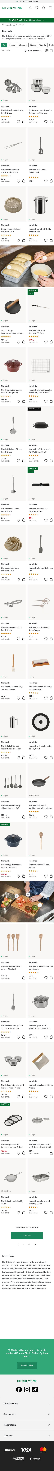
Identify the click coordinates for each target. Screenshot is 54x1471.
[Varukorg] (43, 7)
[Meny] (50, 7)
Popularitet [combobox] (33, 50)
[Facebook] (19, 1389)
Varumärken (8, 25)
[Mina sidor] (30, 7)
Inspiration (9, 1425)
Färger (33, 45)
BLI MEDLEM (27, 1366)
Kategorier (22, 45)
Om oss (8, 1435)
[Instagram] (27, 1389)
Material (42, 45)
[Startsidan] (12, 8)
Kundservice (10, 1403)
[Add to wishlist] (18, 121)
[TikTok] (35, 1389)
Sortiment (9, 1414)
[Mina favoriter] (37, 7)
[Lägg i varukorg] (23, 121)
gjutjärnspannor (36, 1289)
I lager (12, 45)
